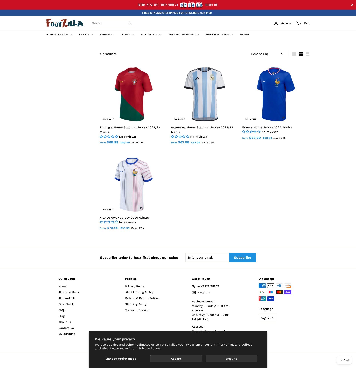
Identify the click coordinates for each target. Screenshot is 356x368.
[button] (109, 136)
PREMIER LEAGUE (57, 34)
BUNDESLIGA (149, 34)
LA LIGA (84, 34)
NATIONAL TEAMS (218, 34)
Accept (176, 358)
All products (67, 298)
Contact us (66, 328)
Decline (231, 358)
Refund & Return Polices (142, 298)
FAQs (62, 310)
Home (62, 286)
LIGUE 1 (126, 34)
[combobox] (112, 23)
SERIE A (105, 34)
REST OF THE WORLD (182, 34)
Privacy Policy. (149, 348)
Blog (61, 316)
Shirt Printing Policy (139, 292)
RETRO (244, 34)
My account (66, 334)
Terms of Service (137, 310)
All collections (68, 292)
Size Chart (65, 304)
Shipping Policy (136, 304)
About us (64, 322)
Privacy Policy (135, 286)
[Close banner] (352, 5)
